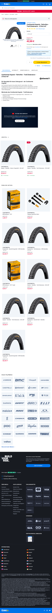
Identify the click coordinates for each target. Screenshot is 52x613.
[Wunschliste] (43, 4)
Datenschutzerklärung (6, 501)
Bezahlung (15, 495)
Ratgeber (15, 513)
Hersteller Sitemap (17, 501)
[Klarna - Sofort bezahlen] (46, 496)
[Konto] (46, 4)
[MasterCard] (38, 489)
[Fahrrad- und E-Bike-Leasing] (30, 510)
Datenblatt (15, 70)
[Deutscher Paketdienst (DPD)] (38, 521)
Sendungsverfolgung (17, 497)
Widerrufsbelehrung (6, 499)
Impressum (4, 487)
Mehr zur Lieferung (10, 591)
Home (3, 14)
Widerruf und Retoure (17, 489)
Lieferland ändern (31, 580)
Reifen (16, 14)
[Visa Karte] (46, 489)
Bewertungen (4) (24, 70)
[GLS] (30, 528)
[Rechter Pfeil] (24, 234)
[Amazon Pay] (30, 503)
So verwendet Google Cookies (20, 117)
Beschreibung (6, 70)
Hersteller (35, 70)
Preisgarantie (16, 505)
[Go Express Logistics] (38, 528)
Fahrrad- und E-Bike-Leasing (19, 509)
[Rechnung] (30, 489)
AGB (2, 497)
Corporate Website (5, 489)
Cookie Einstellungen (6, 503)
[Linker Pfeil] (3, 234)
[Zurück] (3, 32)
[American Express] (30, 496)
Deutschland (29, 48)
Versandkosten (16, 493)
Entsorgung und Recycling (7, 505)
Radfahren (7, 14)
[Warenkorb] (49, 4)
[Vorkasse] (38, 503)
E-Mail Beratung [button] (46, 65)
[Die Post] (46, 521)
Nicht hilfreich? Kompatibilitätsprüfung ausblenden (40, 58)
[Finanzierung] (46, 503)
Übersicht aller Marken (8, 447)
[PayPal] (38, 496)
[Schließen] (49, 18)
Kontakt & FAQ (16, 487)
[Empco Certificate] (30, 539)
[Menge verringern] (27, 62)
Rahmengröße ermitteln (18, 499)
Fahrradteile (12, 14)
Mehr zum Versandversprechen (12, 597)
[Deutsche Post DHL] (30, 521)
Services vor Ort (5, 493)
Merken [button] (38, 65)
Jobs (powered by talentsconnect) (7, 491)
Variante (28, 31)
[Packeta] (46, 528)
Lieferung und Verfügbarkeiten (19, 503)
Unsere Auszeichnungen (7, 495)
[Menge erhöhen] (31, 62)
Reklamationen (16, 491)
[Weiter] (24, 32)
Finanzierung (15, 507)
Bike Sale (19, 11)
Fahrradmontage (16, 511)
